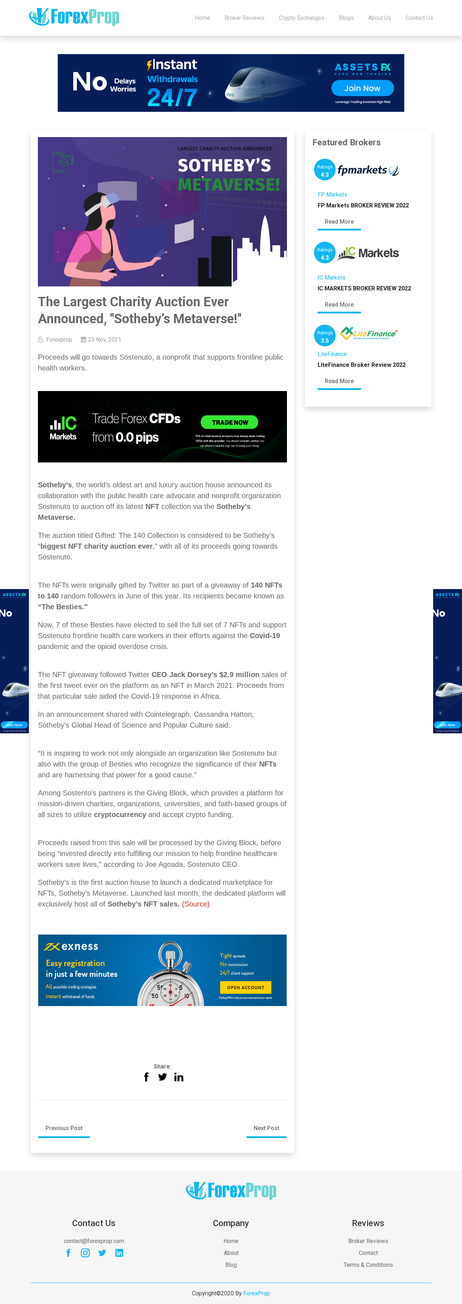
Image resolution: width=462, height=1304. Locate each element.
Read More (339, 221)
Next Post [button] (266, 1128)
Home (202, 17)
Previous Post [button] (64, 1128)
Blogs (346, 17)
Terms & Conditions (368, 1264)
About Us (379, 17)
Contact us (419, 17)
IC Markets (331, 277)
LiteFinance (332, 354)
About (231, 1253)
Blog (231, 1264)
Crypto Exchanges (301, 17)
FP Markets (332, 194)
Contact (368, 1253)
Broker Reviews (245, 17)
